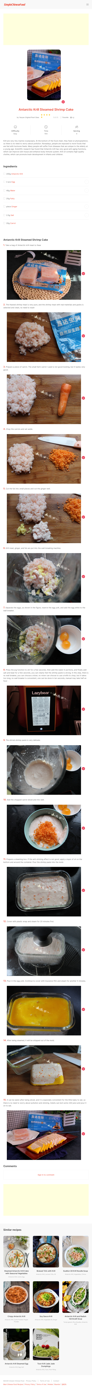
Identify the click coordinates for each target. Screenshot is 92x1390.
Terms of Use (45, 1381)
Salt (12, 215)
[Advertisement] (46, 29)
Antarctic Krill (17, 174)
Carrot (13, 223)
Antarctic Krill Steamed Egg (16, 1364)
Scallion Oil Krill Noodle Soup (75, 1271)
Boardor (57, 1384)
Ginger (14, 206)
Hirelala (50, 1384)
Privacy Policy (31, 1381)
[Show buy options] (87, 182)
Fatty (12, 198)
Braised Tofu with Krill (46, 1271)
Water (12, 190)
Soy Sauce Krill (46, 1316)
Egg (13, 182)
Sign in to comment (46, 1175)
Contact (56, 1381)
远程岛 (64, 1384)
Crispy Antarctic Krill (16, 1316)
